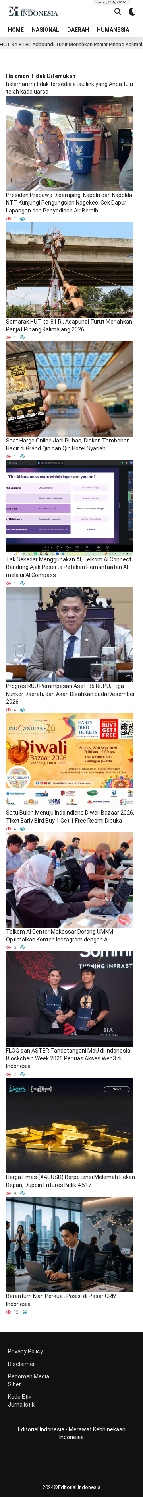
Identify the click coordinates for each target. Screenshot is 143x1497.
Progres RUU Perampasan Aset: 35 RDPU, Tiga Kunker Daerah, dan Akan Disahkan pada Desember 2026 (70, 694)
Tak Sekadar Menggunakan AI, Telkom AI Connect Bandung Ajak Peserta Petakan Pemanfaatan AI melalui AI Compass (68, 567)
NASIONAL (45, 30)
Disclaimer (21, 1364)
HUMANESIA (113, 30)
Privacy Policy (25, 1351)
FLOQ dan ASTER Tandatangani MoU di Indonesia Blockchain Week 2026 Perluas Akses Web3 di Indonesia (68, 1058)
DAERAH (78, 30)
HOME (16, 30)
